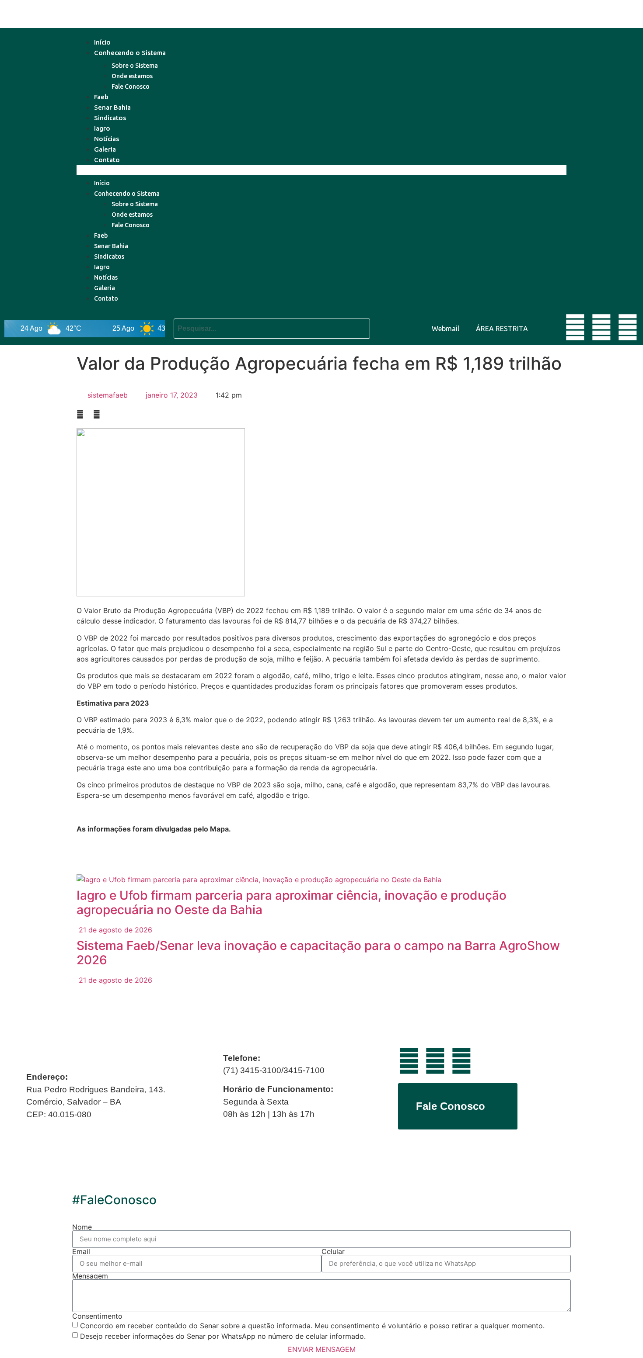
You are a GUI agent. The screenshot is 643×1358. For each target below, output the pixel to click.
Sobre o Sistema (135, 65)
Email (81, 1251)
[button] (321, 170)
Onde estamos (132, 76)
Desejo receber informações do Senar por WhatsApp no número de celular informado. (223, 1336)
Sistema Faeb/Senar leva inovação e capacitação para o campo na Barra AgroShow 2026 (318, 953)
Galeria (105, 149)
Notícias (106, 138)
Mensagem (90, 1275)
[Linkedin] (601, 327)
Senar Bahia (112, 107)
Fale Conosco (131, 86)
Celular (333, 1251)
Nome (82, 1226)
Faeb (101, 96)
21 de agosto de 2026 (114, 929)
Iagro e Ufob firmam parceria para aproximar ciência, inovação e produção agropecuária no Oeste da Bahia (292, 903)
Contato (107, 159)
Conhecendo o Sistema (130, 52)
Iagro (102, 128)
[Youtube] (575, 327)
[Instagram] (628, 327)
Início (102, 42)
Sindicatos (110, 117)
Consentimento (97, 1316)
